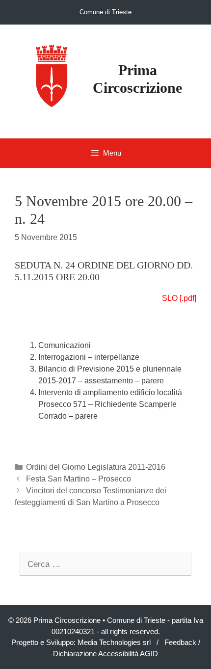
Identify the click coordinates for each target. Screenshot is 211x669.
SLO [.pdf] (179, 298)
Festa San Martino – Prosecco (78, 479)
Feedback (180, 642)
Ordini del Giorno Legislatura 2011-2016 (95, 467)
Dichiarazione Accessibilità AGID (105, 653)
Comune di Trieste (105, 12)
